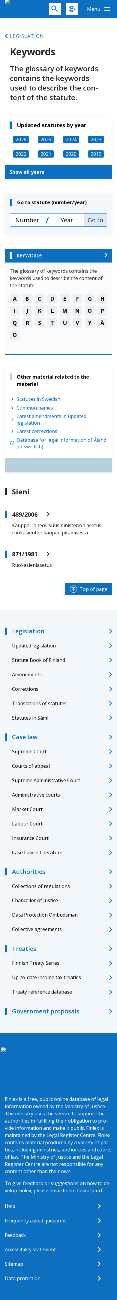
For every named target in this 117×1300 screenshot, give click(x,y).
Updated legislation (34, 645)
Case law (25, 737)
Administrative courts (36, 794)
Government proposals (46, 1011)
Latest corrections (36, 431)
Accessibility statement (30, 1249)
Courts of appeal (31, 766)
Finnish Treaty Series (35, 963)
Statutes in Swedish (38, 399)
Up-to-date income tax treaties (46, 977)
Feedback (15, 1235)
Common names (34, 407)
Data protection (22, 1278)
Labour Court (27, 823)
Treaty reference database (42, 991)
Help (10, 1206)
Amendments (27, 674)
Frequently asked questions (36, 1220)
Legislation (27, 36)
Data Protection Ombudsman (45, 914)
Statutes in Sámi (30, 718)
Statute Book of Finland (38, 660)
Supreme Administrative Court (46, 780)
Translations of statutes (39, 703)
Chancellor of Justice (35, 900)
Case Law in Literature (37, 852)
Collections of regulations (41, 886)
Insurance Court (30, 838)
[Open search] (55, 9)
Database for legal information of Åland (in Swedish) (61, 443)
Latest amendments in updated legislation (51, 419)
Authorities (28, 872)
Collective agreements (37, 929)
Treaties (24, 949)
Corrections (25, 689)
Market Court (27, 809)
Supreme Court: (29, 751)
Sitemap (14, 1264)
